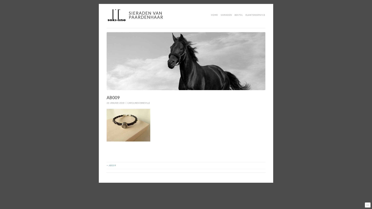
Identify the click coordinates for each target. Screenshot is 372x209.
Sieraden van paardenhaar (146, 15)
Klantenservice (255, 15)
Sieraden (226, 15)
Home (214, 15)
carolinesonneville (138, 103)
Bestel (239, 15)
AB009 (111, 165)
